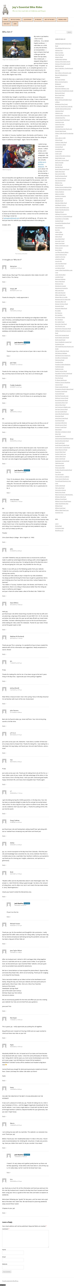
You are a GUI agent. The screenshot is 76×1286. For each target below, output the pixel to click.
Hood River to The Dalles (62, 218)
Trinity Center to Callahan (62, 476)
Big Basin (57, 77)
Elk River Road (59, 185)
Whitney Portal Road (61, 499)
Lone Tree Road (59, 266)
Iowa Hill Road (59, 234)
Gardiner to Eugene (60, 196)
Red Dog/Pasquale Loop (61, 396)
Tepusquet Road (59, 465)
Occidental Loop (59, 344)
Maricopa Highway (60, 279)
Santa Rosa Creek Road (61, 418)
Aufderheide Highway (61, 59)
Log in (56, 524)
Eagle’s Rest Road (60, 171)
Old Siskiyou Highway (61, 353)
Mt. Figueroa (58, 313)
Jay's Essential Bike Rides (27, 7)
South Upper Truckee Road (62, 447)
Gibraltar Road (59, 201)
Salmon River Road (60, 405)
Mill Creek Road (59, 290)
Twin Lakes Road (59, 488)
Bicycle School (15, 19)
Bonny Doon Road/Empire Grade (64, 91)
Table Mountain (59, 463)
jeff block (13, 733)
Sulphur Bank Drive (60, 456)
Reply (3, 282)
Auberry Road (59, 57)
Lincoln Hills (58, 261)
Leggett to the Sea (60, 257)
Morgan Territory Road (61, 304)
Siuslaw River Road (60, 436)
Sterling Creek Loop (60, 454)
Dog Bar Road (59, 167)
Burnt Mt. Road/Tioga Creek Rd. (63, 106)
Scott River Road (59, 420)
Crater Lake (58, 153)
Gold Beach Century (60, 205)
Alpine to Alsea (59, 52)
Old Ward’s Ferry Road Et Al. (62, 355)
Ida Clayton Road (60, 227)
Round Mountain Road (61, 400)
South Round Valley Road (62, 445)
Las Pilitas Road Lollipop (61, 252)
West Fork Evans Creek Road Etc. (64, 494)
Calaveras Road (59, 111)
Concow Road (59, 147)
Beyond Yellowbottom (61, 75)
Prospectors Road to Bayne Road (64, 389)
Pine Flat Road (59, 378)
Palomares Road (59, 360)
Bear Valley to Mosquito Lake (63, 73)
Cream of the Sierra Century (62, 156)
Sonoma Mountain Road (62, 441)
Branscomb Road (60, 93)
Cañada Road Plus (60, 118)
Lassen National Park (61, 254)
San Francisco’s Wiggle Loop (62, 407)
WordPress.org (59, 530)
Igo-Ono (57, 230)
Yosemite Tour (59, 512)
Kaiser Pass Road (59, 243)
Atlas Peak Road (59, 55)
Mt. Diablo (58, 310)
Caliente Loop (59, 113)
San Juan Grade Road (61, 411)
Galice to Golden (59, 194)
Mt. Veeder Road (59, 322)
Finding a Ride (62, 19)
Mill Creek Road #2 (60, 293)
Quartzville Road (59, 393)
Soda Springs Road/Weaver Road (64, 438)
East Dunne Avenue (60, 178)
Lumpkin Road (59, 277)
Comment (5, 1229)
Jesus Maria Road (60, 239)
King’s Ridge (58, 250)
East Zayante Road (60, 180)
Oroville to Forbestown (61, 358)
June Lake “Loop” (60, 241)
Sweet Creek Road (60, 459)
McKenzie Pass (59, 284)
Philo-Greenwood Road (61, 376)
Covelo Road (58, 151)
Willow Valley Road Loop (62, 510)
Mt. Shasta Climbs (60, 317)
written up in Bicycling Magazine (42, 164)
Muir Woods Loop (60, 326)
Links (15, 24)
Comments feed (59, 528)
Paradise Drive (59, 362)
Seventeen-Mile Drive (61, 423)
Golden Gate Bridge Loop (62, 207)
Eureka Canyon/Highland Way (63, 187)
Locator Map (27, 19)
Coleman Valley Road (61, 142)
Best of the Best (49, 19)
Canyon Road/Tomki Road (62, 120)
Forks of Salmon (59, 192)
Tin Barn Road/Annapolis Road (63, 470)
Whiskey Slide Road (60, 497)
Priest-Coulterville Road (61, 387)
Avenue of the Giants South (62, 64)
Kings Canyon (59, 248)
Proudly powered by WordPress (10, 1281)
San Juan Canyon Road (61, 409)
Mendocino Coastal (60, 286)
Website (4, 1264)
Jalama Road (58, 236)
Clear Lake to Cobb (60, 138)
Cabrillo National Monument (63, 109)
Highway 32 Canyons (61, 214)
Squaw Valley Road (60, 452)
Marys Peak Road (60, 281)
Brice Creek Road (59, 95)
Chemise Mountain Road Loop (63, 129)
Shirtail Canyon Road (61, 425)
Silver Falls (58, 434)
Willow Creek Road (60, 508)
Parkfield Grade (59, 367)
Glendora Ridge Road (61, 203)
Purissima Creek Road (61, 391)
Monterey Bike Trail (60, 302)
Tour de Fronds (59, 474)
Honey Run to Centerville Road (63, 216)
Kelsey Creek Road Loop (61, 245)
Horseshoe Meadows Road (62, 223)
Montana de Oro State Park (62, 299)
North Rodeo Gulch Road (62, 337)
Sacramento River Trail (61, 402)
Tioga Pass (58, 472)
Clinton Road (58, 140)
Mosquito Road (59, 306)
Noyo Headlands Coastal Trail (63, 342)
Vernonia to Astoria (60, 490)
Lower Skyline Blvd (60, 275)
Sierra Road (58, 429)
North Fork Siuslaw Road (62, 335)
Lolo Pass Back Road (60, 263)
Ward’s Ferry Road (60, 492)
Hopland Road (59, 221)
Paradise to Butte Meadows (62, 364)
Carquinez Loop (59, 122)
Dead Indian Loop (60, 158)
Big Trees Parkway (60, 79)
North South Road (60, 340)
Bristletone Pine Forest (61, 104)
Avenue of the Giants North (62, 61)
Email (4, 1257)
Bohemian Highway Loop (62, 88)
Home (5, 19)
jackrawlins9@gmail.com (11, 218)
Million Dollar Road (60, 295)
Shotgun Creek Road (60, 427)
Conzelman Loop (60, 149)
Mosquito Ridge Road (61, 308)
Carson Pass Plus (59, 124)
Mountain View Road (61, 324)
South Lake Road (60, 443)
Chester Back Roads (60, 131)
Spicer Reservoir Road (61, 450)
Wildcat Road (58, 506)
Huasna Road (59, 225)
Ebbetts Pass (58, 183)
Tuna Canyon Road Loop (62, 479)
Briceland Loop (59, 97)
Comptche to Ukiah (60, 144)
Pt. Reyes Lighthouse (61, 380)
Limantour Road (59, 259)
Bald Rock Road (59, 66)
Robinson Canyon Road (61, 398)
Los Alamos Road (60, 268)
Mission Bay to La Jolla (61, 297)
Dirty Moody (58, 165)
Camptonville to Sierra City (62, 115)
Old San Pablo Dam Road (62, 351)
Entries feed (58, 526)
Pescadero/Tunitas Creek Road (63, 373)
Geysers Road (59, 198)
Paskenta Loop (59, 369)
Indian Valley (58, 232)
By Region (38, 19)
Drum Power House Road (62, 169)
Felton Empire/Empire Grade (63, 189)
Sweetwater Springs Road (62, 461)
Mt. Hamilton (58, 315)
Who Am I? (7, 24)
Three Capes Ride (60, 468)
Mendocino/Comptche (61, 288)
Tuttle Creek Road (60, 485)
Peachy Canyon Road (61, 371)
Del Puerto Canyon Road (62, 160)
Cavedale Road (59, 127)
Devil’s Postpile (59, 162)
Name (4, 1249)
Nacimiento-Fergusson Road (63, 328)
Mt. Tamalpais (59, 319)
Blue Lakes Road (59, 86)
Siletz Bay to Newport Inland (63, 432)
